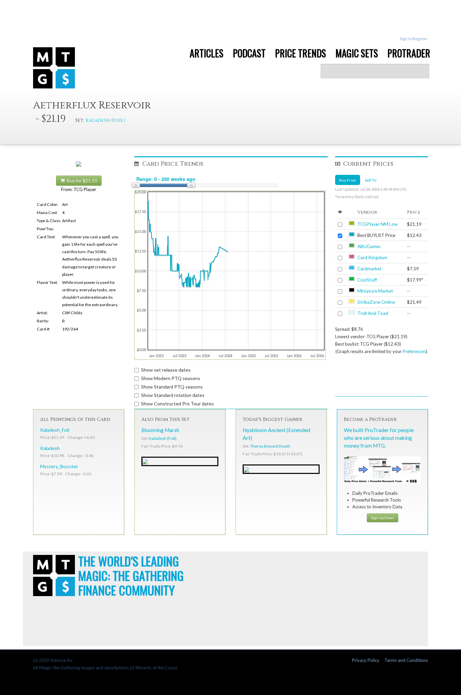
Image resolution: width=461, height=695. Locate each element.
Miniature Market (375, 291)
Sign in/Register (414, 38)
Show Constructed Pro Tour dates (177, 403)
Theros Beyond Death (270, 446)
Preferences (414, 351)
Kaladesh (50, 448)
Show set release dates (166, 370)
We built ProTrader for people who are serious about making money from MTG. (379, 438)
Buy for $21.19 (81, 180)
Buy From (347, 180)
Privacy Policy (365, 660)
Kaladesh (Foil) (105, 120)
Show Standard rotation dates (173, 395)
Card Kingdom (372, 257)
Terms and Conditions (406, 660)
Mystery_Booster (59, 466)
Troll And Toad (372, 313)
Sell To (370, 180)
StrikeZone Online (376, 302)
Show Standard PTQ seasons (172, 387)
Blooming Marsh (160, 430)
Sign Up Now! (383, 517)
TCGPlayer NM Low (377, 224)
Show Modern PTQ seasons (170, 378)
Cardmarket (369, 268)
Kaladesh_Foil (54, 430)
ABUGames (369, 246)
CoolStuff (367, 280)
